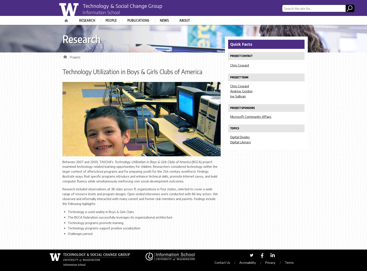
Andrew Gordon (241, 91)
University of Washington (76, 11)
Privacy (270, 262)
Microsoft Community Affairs (250, 117)
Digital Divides (240, 137)
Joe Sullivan (238, 96)
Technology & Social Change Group (122, 6)
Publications (138, 20)
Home (67, 19)
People (111, 20)
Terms (289, 262)
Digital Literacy (240, 142)
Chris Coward (239, 65)
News (164, 20)
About (184, 20)
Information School (101, 12)
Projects (75, 57)
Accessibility (247, 262)
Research (87, 20)
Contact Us (222, 262)
